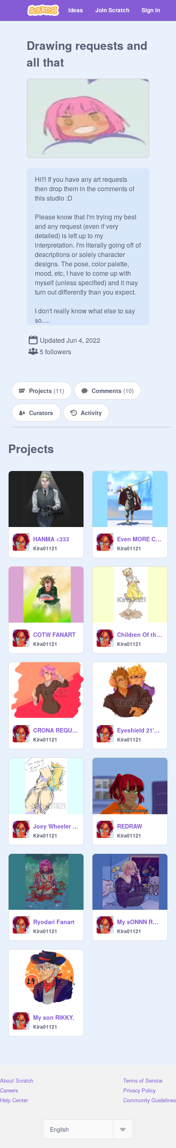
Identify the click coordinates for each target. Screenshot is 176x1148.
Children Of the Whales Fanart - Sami (139, 634)
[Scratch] (43, 10)
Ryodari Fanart (53, 922)
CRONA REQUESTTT (56, 730)
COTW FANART (54, 634)
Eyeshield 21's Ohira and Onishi (139, 730)
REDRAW (129, 826)
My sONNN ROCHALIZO (139, 922)
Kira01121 (45, 548)
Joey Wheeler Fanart (56, 826)
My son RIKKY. (53, 1017)
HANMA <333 (51, 539)
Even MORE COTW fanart (139, 539)
